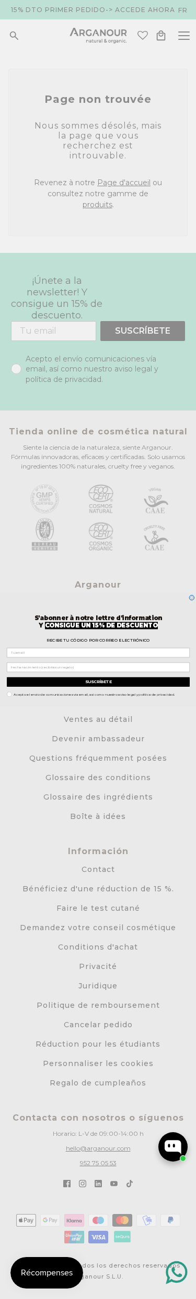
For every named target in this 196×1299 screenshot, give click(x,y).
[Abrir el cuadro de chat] (173, 1147)
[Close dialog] (191, 597)
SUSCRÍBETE (98, 681)
